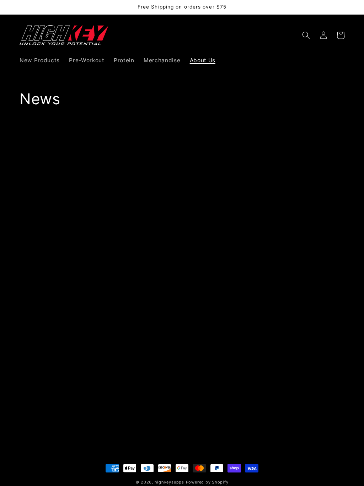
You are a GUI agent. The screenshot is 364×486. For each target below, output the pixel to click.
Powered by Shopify (207, 482)
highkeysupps (169, 482)
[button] (306, 35)
